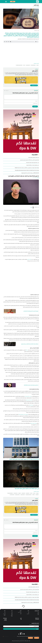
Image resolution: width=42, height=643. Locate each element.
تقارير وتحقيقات (37, 610)
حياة (4, 610)
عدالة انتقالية (37, 618)
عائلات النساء (29, 259)
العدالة (33, 494)
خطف (34, 493)
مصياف (37, 493)
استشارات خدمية (19, 612)
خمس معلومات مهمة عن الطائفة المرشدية (32, 165)
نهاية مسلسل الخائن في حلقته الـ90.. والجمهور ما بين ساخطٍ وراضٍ (29, 160)
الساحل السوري (22, 494)
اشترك (37, 629)
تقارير (38, 612)
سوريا (37, 65)
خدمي (20, 610)
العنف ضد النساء (12, 494)
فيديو (11, 613)
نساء (11, 610)
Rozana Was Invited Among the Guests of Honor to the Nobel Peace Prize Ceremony (27, 170)
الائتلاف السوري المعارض (19, 65)
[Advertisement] (21, 51)
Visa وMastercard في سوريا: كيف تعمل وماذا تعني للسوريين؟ (30, 172)
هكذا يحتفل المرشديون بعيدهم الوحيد (33, 157)
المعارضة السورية (33, 65)
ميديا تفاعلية (5, 618)
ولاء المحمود (15, 493)
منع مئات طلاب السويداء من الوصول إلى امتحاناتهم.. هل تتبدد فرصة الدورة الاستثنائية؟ (27, 167)
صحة (28, 610)
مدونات (38, 614)
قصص (38, 613)
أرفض (30, 637)
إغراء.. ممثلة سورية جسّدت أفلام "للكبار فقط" (32, 162)
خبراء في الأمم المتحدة (28, 396)
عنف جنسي (27, 493)
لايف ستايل (28, 613)
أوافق (36, 637)
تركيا (24, 65)
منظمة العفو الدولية (29, 400)
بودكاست (5, 620)
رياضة (4, 612)
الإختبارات (5, 619)
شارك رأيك (35, 106)
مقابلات (11, 615)
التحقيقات (37, 494)
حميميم (19, 493)
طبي (28, 612)
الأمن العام (23, 493)
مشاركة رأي (37, 619)
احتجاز (31, 493)
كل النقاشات (7, 90)
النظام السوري (28, 65)
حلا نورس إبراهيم (17, 494)
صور (21, 619)
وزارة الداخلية (31, 405)
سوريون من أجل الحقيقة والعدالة (23, 414)
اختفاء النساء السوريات (28, 494)
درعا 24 (27, 350)
